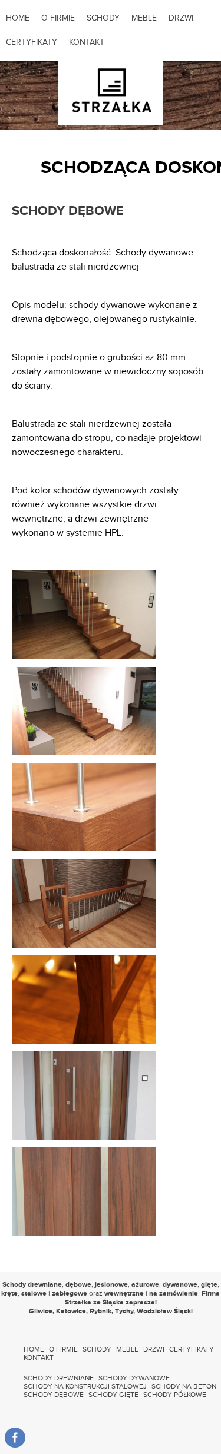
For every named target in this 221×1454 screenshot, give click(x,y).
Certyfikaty (31, 42)
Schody (103, 18)
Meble (144, 18)
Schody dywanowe (134, 1378)
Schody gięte (113, 1394)
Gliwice (40, 1311)
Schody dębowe (54, 1394)
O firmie (58, 18)
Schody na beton (183, 1386)
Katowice (71, 1311)
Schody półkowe (174, 1394)
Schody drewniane (59, 1378)
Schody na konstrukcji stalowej (85, 1386)
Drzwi (181, 18)
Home (17, 18)
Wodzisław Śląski (165, 1311)
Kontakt (86, 42)
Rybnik (100, 1311)
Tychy (124, 1311)
